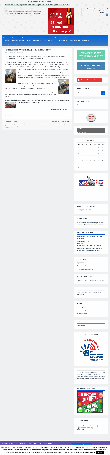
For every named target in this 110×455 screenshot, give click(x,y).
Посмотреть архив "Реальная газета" (88, 310)
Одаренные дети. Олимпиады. (75, 37)
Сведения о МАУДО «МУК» (20, 37)
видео (90, 210)
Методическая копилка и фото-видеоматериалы (42, 40)
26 (86, 160)
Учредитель (80, 263)
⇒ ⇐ (33, 1)
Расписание (35, 37)
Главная (7, 37)
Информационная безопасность (79, 40)
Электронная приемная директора (88, 105)
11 (82, 154)
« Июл (79, 168)
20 (90, 157)
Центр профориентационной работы (15, 40)
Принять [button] (100, 452)
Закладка (9, 115)
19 (86, 157)
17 (78, 157)
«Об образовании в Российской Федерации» (90, 280)
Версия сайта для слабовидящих (91, 80)
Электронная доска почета (85, 269)
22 (98, 157)
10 (78, 154)
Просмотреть (81, 307)
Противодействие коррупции (11, 44)
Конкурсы (60, 37)
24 (78, 160)
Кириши (79, 128)
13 (90, 154)
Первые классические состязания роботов (56, 123)
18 (82, 157)
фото (86, 210)
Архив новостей (82, 313)
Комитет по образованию (85, 266)
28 (94, 160)
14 (94, 154)
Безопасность (64, 40)
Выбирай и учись (48, 37)
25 (82, 160)
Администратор (10, 52)
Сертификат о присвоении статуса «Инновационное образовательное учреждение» (15, 124)
